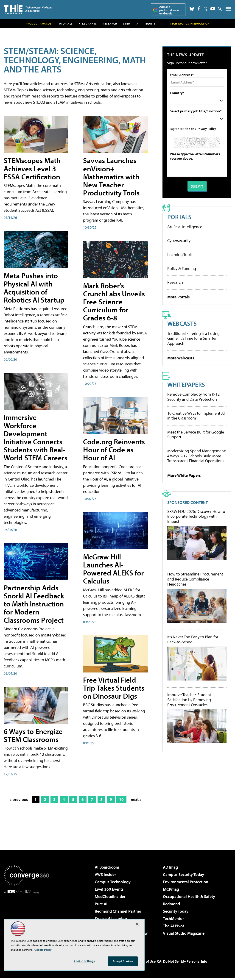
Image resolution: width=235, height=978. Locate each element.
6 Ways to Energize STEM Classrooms (33, 735)
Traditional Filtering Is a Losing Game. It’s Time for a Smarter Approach (193, 338)
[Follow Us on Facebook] (199, 8)
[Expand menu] (228, 10)
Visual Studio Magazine (183, 933)
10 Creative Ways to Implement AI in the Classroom (196, 416)
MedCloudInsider (110, 896)
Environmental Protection (185, 881)
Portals (179, 217)
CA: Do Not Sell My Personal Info (182, 961)
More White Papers (184, 475)
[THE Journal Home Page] (28, 9)
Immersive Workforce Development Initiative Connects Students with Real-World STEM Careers (35, 437)
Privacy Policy (206, 128)
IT (163, 23)
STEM (127, 23)
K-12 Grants (88, 23)
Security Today (175, 911)
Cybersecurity (178, 240)
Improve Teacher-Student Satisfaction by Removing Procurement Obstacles (189, 699)
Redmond (171, 903)
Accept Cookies (123, 961)
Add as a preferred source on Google (170, 10)
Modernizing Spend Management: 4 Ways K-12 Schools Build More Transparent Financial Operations (196, 455)
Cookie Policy (43, 949)
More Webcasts (180, 358)
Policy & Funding (181, 268)
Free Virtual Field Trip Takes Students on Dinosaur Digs (113, 687)
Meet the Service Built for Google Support (195, 434)
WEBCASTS (182, 323)
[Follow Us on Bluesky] (192, 8)
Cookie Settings (84, 961)
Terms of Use (145, 961)
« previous (19, 799)
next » (136, 799)
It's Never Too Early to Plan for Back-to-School (192, 639)
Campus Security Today (183, 874)
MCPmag (171, 889)
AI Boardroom (107, 867)
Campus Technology (113, 881)
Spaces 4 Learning (111, 918)
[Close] (137, 924)
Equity (150, 23)
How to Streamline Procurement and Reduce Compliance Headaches (195, 579)
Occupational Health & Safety (189, 896)
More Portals (178, 297)
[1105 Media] (26, 917)
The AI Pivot (173, 925)
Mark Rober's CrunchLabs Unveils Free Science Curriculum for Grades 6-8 (114, 301)
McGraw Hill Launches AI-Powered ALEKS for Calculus (113, 569)
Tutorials (65, 23)
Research (110, 23)
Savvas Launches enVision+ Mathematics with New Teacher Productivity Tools (111, 176)
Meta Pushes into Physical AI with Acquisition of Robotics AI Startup (34, 287)
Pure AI (101, 903)
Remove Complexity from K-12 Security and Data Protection (193, 397)
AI (138, 23)
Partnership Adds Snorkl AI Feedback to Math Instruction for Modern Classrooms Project (34, 604)
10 (121, 799)
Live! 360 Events (109, 889)
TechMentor (173, 918)
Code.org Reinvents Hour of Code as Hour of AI (114, 449)
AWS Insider (105, 874)
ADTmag (170, 867)
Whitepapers (186, 384)
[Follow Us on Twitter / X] (205, 9)
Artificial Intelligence (184, 226)
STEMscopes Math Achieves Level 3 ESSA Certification (32, 168)
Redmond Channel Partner (118, 911)
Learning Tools (179, 254)
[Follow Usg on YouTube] (212, 8)
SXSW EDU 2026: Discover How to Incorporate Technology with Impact (196, 516)
